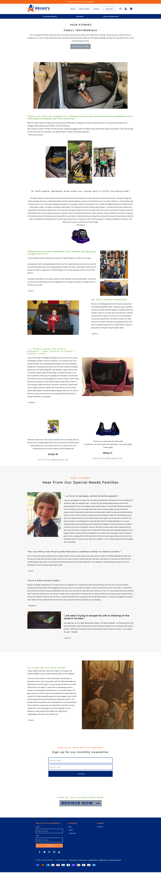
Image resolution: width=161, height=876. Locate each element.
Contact (96, 9)
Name (38, 827)
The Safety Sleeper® (49, 16)
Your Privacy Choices (114, 860)
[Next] (124, 85)
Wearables (80, 16)
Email (37, 836)
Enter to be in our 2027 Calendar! (80, 2)
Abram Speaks (84, 9)
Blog (69, 827)
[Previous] (37, 85)
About (72, 9)
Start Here (109, 9)
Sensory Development (111, 16)
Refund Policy (103, 860)
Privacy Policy (83, 860)
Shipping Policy (92, 860)
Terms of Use (73, 860)
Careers (70, 830)
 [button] (120, 8)
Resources (100, 827)
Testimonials (72, 833)
